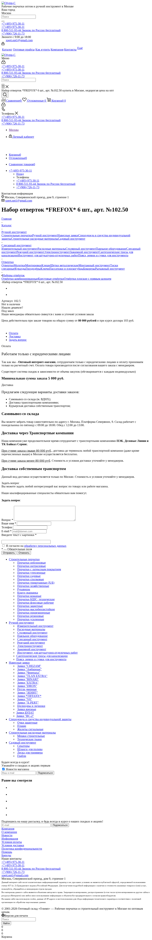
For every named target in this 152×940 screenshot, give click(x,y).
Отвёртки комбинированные (19, 278)
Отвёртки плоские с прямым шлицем (87, 278)
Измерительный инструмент (19, 248)
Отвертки (7, 265)
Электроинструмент (57, 252)
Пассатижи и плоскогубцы (66, 268)
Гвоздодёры (33, 268)
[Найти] (2, 21)
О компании (9, 832)
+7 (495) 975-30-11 (12, 23)
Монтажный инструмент (94, 265)
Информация (9, 838)
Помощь (6, 852)
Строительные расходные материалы (34, 238)
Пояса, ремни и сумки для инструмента (103, 255)
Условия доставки (12, 845)
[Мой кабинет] (2, 44)
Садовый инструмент (71, 238)
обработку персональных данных (45, 545)
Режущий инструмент (30, 252)
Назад (20, 173)
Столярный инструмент (81, 248)
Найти (6, 923)
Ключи (45, 268)
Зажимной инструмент (84, 252)
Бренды (6, 855)
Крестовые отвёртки (51, 278)
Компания (7, 828)
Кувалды (20, 268)
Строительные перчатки (16, 235)
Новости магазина (17, 769)
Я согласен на (36, 545)
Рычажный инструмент (110, 268)
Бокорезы (89, 268)
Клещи (46, 265)
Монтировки (33, 265)
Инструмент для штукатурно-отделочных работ (48, 255)
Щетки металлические (64, 265)
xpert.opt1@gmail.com (19, 40)
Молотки (19, 265)
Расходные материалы (52, 248)
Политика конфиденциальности (21, 848)
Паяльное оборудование (111, 248)
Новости (6, 835)
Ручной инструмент (44, 235)
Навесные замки (67, 235)
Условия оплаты (11, 842)
